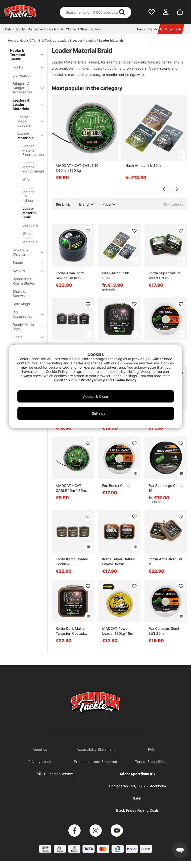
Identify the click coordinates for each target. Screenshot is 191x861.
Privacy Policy (93, 380)
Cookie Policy (124, 380)
